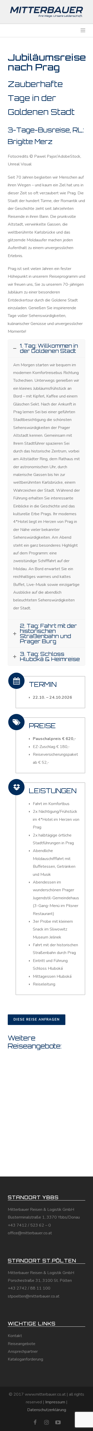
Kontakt (15, 1336)
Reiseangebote (21, 1344)
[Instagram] (46, 1422)
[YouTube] (58, 1422)
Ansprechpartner (23, 1351)
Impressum (55, 1402)
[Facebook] (35, 1422)
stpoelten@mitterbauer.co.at (33, 1296)
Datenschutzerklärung (46, 1410)
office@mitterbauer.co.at (30, 1233)
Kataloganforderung (25, 1359)
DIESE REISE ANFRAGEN (36, 1019)
